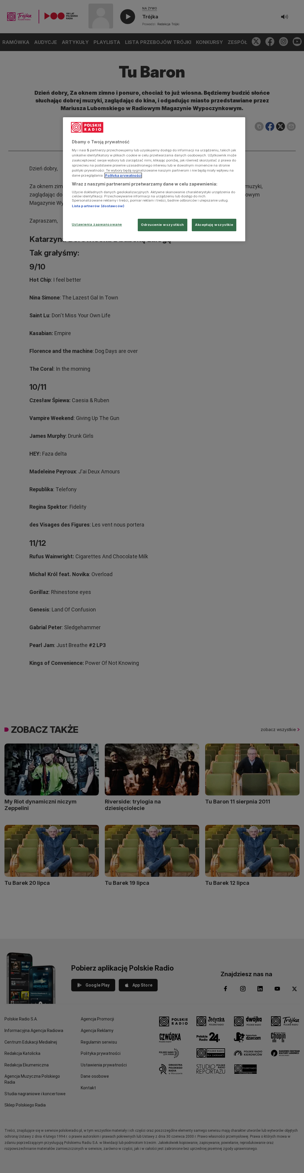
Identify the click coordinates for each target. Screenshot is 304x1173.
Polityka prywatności (123, 175)
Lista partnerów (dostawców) (98, 206)
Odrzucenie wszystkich (162, 225)
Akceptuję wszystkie (214, 225)
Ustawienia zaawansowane (97, 224)
